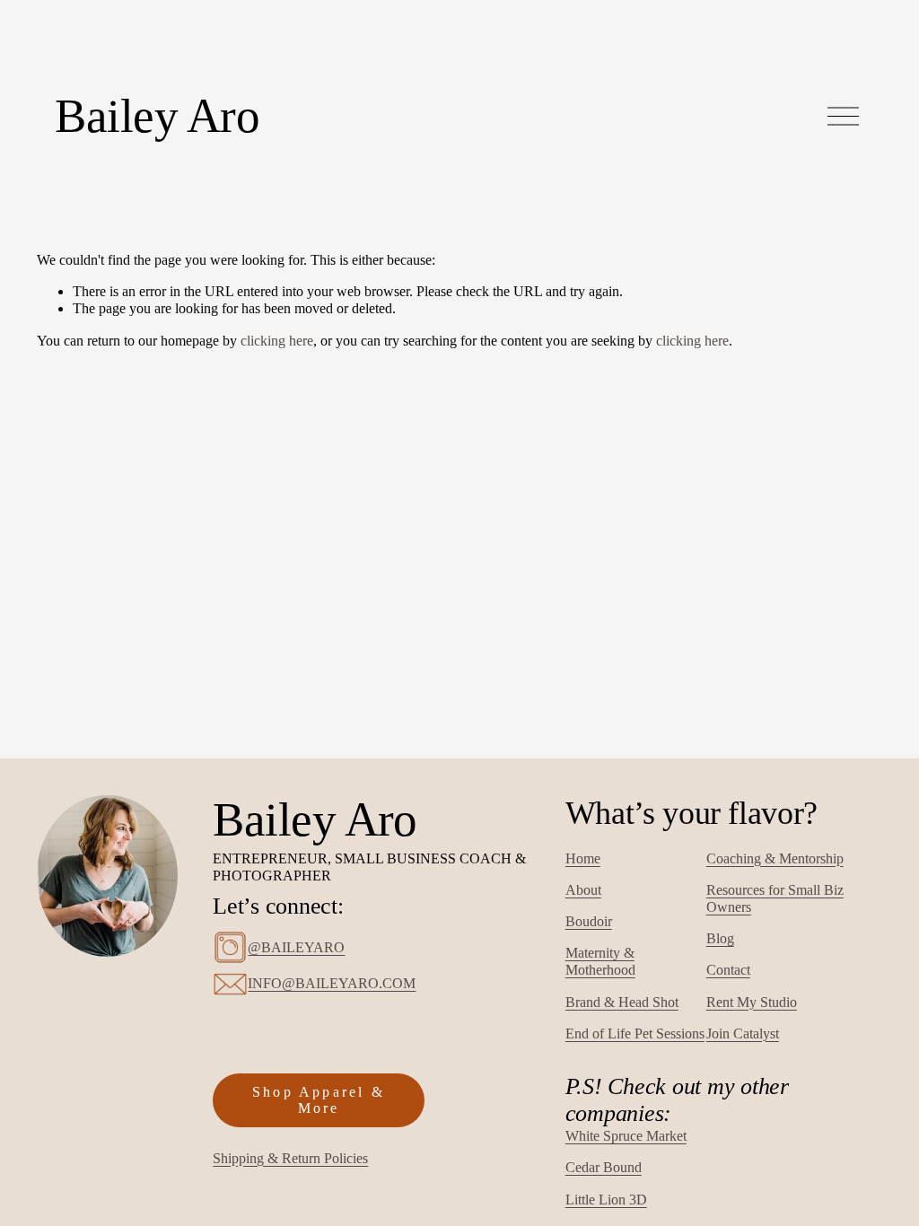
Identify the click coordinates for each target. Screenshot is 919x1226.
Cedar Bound (603, 1167)
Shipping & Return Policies (290, 1158)
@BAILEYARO (296, 947)
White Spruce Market (626, 1135)
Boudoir (588, 921)
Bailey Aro (157, 116)
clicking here (277, 340)
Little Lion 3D (606, 1199)
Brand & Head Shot (621, 1002)
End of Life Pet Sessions (635, 1033)
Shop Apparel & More (318, 1100)
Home (582, 858)
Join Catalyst (742, 1033)
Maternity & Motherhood (600, 961)
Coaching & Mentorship (775, 858)
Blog (720, 938)
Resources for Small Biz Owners (775, 898)
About (583, 890)
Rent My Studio (751, 1002)
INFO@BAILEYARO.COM (332, 983)
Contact (728, 969)
